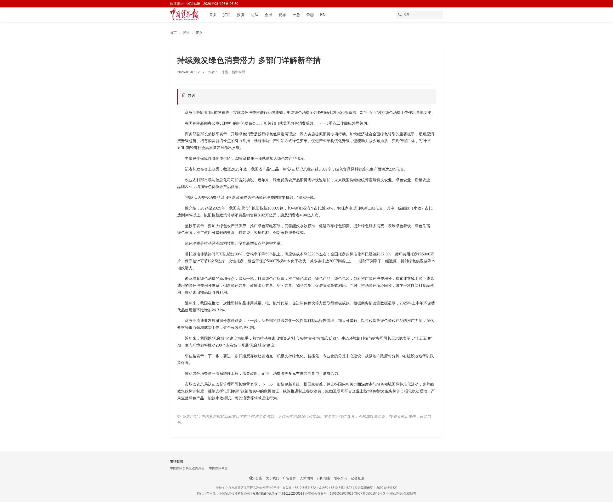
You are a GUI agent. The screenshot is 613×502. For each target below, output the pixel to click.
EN (323, 15)
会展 (268, 15)
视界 (282, 15)
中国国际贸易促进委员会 (187, 468)
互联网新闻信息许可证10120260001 (277, 493)
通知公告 (255, 478)
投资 (240, 15)
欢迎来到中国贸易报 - (204, 4)
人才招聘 (306, 478)
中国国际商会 (218, 468)
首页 (213, 15)
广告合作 (289, 478)
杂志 (310, 15)
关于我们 (272, 478)
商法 (254, 15)
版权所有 (340, 478)
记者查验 (357, 478)
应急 (296, 15)
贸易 (227, 15)
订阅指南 (323, 478)
